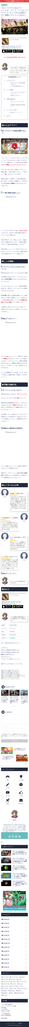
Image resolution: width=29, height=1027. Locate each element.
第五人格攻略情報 (6, 1015)
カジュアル (12, 979)
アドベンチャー (14, 977)
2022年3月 (15, 963)
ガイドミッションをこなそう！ (17, 102)
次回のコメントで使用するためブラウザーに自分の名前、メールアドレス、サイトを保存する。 (14, 736)
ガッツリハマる (13, 675)
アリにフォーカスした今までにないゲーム (18, 93)
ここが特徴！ (10, 90)
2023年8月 (14, 923)
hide (19, 77)
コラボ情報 (4, 1009)
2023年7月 (14, 927)
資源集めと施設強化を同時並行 (18, 105)
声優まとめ (12, 990)
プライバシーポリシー (11, 1023)
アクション (5, 977)
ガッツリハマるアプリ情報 (8, 1006)
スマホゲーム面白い (15, 673)
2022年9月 (14, 951)
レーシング (13, 988)
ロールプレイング (23, 988)
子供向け (19, 990)
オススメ (5, 979)
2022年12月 (14, 939)
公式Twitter (12, 637)
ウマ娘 (23, 977)
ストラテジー (21, 675)
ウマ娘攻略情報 (5, 1013)
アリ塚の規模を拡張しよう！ (18, 86)
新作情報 (3, 1007)
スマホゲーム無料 (6, 673)
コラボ (14, 981)
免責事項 (20, 1023)
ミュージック (20, 986)
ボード (12, 986)
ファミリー (5, 986)
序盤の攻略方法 (11, 99)
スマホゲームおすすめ (14, 670)
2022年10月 (15, 947)
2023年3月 (14, 935)
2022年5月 (15, 955)
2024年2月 (14, 919)
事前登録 (5, 990)
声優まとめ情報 (5, 1011)
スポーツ (14, 983)
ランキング (5, 988)
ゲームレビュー (6, 981)
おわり (8, 116)
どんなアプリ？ (11, 80)
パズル (21, 983)
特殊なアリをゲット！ (16, 95)
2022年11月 (15, 943)
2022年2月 (15, 967)
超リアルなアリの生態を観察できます (18, 83)
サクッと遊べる (5, 675)
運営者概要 (4, 1018)
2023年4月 (14, 931)
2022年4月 (15, 959)
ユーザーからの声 (12, 110)
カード (19, 979)
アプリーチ (13, 48)
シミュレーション (22, 981)
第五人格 (5, 995)
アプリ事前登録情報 (6, 1004)
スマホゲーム (5, 670)
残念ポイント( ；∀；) (16, 112)
